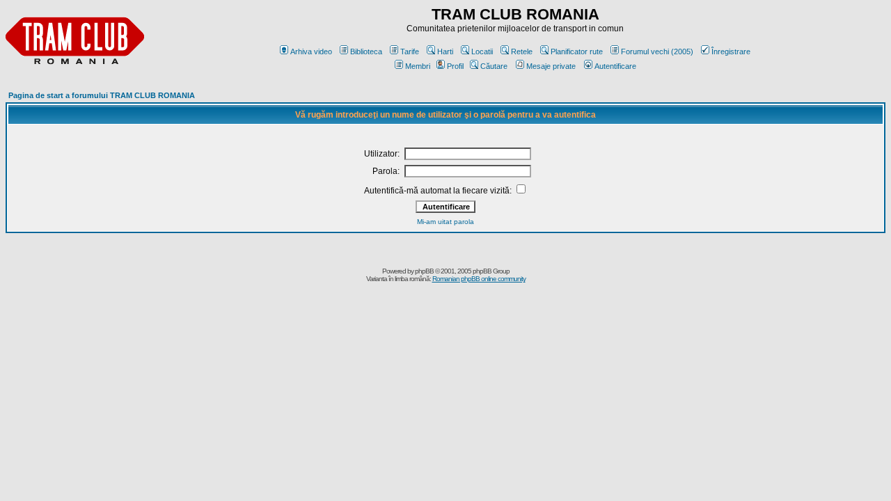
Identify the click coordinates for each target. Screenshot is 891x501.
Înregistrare (730, 51)
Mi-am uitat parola (445, 221)
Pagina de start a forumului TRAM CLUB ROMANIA (101, 95)
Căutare (493, 66)
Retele (522, 51)
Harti (445, 51)
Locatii (482, 51)
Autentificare (615, 66)
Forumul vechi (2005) (657, 51)
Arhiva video (311, 51)
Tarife (409, 51)
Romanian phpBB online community (479, 279)
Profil (455, 66)
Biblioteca (366, 51)
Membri (417, 66)
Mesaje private (551, 66)
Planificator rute (577, 51)
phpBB (424, 271)
